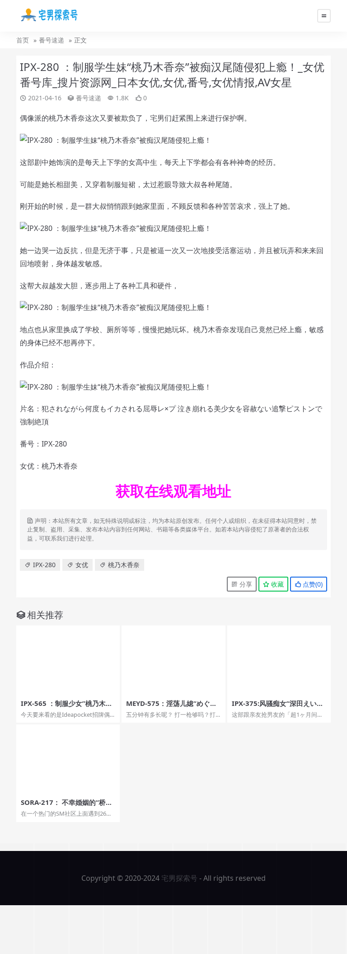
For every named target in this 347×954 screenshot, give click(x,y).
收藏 (276, 584)
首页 (22, 40)
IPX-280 (44, 564)
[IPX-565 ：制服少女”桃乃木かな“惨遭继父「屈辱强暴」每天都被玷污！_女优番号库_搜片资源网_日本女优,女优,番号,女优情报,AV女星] (68, 660)
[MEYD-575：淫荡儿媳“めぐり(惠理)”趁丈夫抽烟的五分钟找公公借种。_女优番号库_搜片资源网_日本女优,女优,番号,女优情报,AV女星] (173, 660)
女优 (81, 564)
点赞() (312, 584)
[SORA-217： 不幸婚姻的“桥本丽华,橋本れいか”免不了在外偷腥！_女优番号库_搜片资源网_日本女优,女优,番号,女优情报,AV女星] (68, 759)
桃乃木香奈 (124, 564)
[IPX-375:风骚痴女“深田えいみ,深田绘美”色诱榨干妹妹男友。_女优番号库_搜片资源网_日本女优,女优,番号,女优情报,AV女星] (279, 660)
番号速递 (51, 40)
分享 (245, 584)
